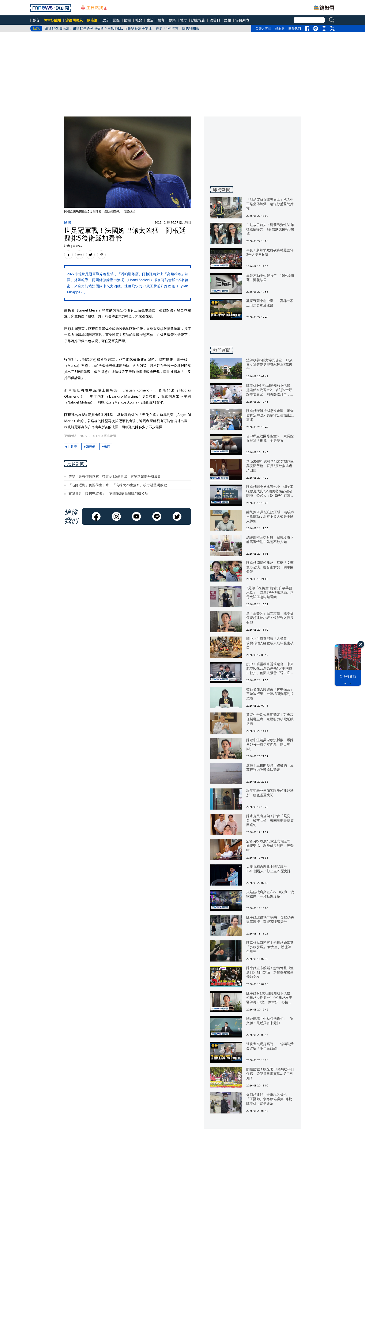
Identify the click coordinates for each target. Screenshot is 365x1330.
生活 (150, 20)
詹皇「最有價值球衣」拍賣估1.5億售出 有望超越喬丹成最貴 (114, 476)
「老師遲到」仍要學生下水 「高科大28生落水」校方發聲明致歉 (117, 485)
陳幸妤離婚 (52, 20)
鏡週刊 (215, 20)
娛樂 (172, 20)
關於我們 (295, 28)
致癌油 (92, 20)
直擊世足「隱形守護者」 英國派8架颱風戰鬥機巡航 (108, 493)
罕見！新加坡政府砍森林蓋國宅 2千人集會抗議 (82, 29)
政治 (105, 20)
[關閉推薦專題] (360, 644)
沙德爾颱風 (74, 20)
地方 (183, 20)
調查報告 (198, 20)
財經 (127, 20)
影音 (36, 20)
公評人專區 (263, 28)
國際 (116, 20)
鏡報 (227, 20)
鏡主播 (280, 28)
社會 (138, 20)
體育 (161, 20)
